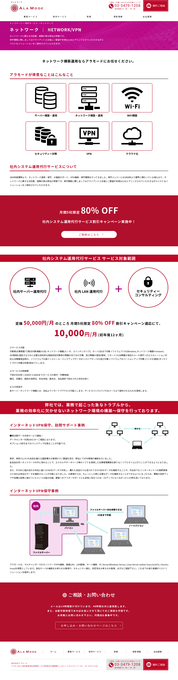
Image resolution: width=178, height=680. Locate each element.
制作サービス (31, 23)
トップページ (16, 23)
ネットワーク (46, 23)
